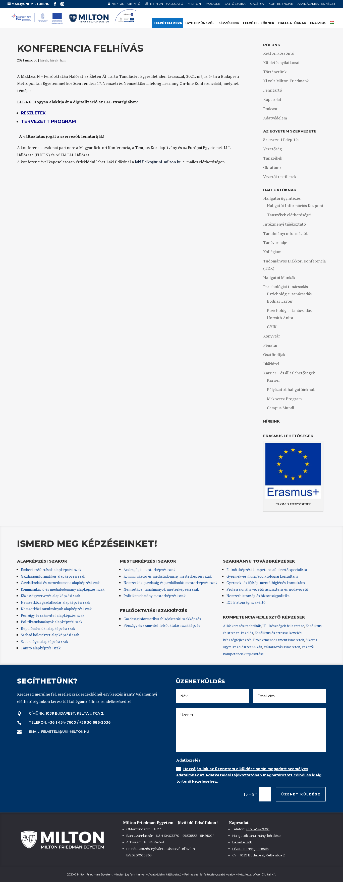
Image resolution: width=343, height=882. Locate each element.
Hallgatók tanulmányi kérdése (256, 836)
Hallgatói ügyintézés (282, 198)
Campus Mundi (280, 408)
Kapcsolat (272, 99)
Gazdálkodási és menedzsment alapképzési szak (60, 582)
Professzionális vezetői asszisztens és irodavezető (267, 589)
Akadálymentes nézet (316, 4)
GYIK (272, 326)
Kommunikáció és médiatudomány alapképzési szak (62, 589)
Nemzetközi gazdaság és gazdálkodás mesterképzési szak (170, 582)
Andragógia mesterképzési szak (150, 569)
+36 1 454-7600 (257, 829)
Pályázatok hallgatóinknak (291, 389)
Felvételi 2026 (167, 23)
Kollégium (272, 251)
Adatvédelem (275, 118)
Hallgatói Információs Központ (295, 205)
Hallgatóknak (292, 23)
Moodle (212, 4)
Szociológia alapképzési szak (44, 641)
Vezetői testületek (279, 176)
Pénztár (270, 345)
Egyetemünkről (199, 23)
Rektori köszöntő (278, 53)
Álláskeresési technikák (242, 625)
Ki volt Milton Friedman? (286, 81)
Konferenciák (280, 4)
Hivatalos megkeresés (250, 849)
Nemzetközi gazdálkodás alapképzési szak (55, 602)
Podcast (270, 108)
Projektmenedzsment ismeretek (278, 639)
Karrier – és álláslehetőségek (289, 373)
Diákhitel (271, 364)
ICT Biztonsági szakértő (245, 602)
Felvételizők (242, 842)
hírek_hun (58, 60)
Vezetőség (272, 149)
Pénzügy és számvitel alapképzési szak (52, 615)
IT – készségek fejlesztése (283, 625)
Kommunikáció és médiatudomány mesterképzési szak (168, 576)
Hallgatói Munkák (279, 277)
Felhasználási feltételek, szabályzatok (209, 874)
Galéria (257, 4)
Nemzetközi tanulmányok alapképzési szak (56, 608)
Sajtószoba (235, 4)
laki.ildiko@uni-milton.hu (158, 162)
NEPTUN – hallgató (166, 4)
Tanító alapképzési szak (41, 648)
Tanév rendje (275, 242)
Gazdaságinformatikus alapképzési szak (53, 576)
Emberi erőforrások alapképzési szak (51, 569)
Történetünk (275, 72)
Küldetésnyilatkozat (281, 62)
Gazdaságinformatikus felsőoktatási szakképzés (162, 619)
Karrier (273, 380)
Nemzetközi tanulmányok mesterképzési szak (161, 589)
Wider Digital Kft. (264, 874)
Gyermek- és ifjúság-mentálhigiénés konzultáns (265, 582)
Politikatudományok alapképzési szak (51, 622)
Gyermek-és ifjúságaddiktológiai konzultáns (262, 576)
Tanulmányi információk (285, 233)
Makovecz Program (284, 398)
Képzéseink (228, 23)
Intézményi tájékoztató (284, 224)
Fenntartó (272, 90)
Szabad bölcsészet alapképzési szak (50, 635)
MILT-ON (194, 4)
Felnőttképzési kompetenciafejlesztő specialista (266, 569)
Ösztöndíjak (274, 354)
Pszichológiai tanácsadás (285, 286)
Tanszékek (272, 158)
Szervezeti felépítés (281, 139)
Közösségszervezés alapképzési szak (50, 595)
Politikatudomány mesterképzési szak (155, 595)
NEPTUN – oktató (126, 4)
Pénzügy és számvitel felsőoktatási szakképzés (162, 625)
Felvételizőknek (258, 23)
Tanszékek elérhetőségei (289, 215)
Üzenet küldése (300, 794)
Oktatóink (272, 167)
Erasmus (318, 23)
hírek (44, 60)
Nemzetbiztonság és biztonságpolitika (258, 595)
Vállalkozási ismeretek (282, 646)
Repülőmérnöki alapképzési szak (48, 628)
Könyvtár (271, 336)
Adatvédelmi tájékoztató (164, 874)
